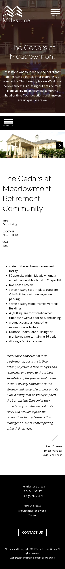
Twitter (32, 515)
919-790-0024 (32, 506)
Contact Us (32, 532)
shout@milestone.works (32, 510)
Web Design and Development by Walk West (32, 557)
